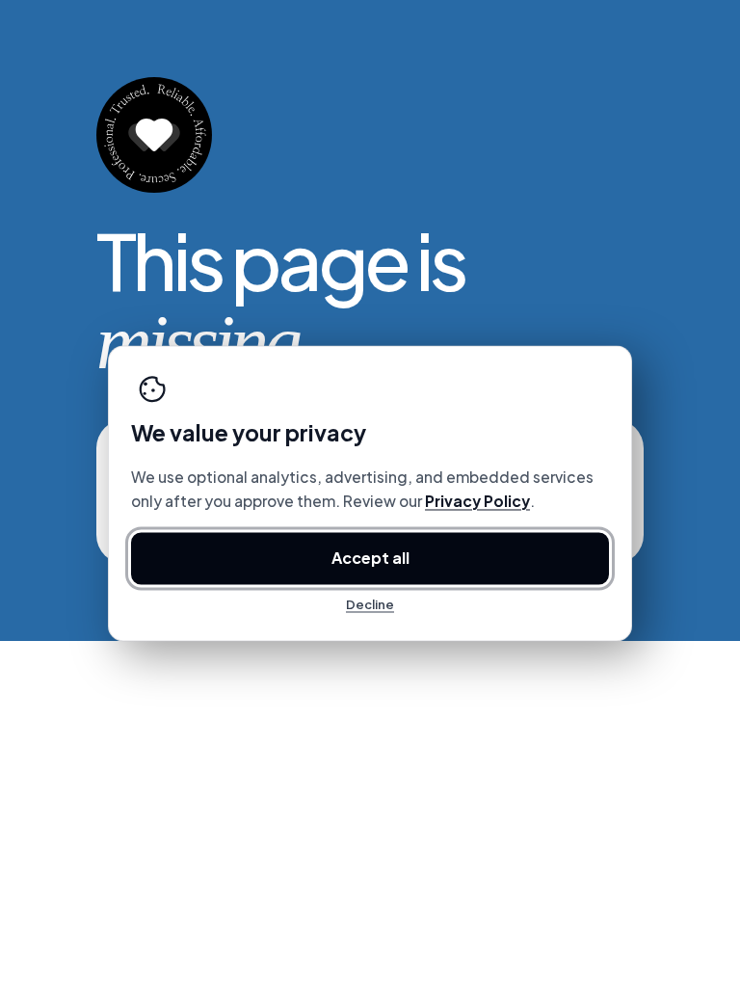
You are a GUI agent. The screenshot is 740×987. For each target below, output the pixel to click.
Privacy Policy (477, 502)
